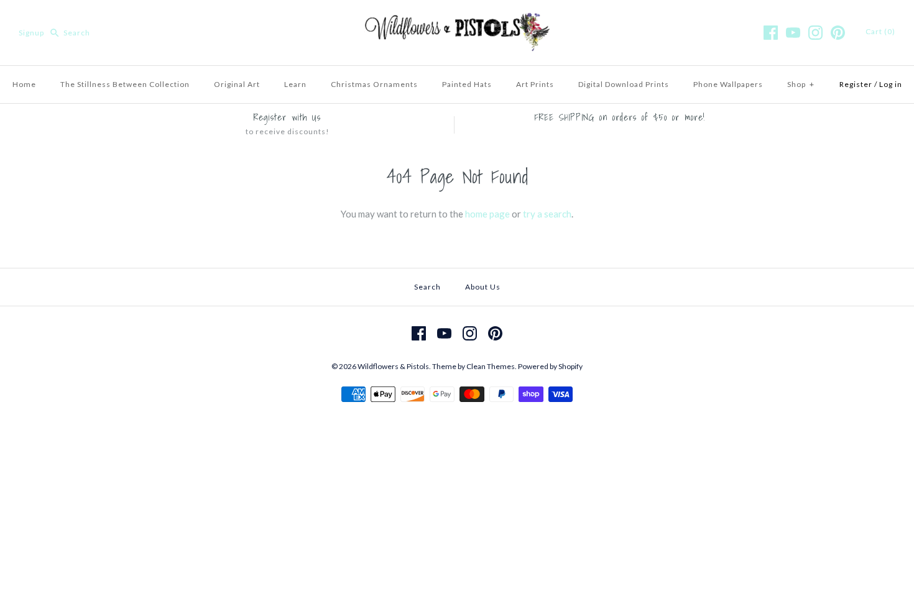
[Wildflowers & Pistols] (457, 19)
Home (24, 84)
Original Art (237, 84)
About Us (483, 286)
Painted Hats (467, 84)
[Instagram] (815, 32)
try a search (547, 213)
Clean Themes (490, 366)
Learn (295, 84)
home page (487, 213)
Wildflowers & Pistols (393, 366)
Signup (31, 32)
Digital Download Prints (623, 84)
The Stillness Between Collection (125, 84)
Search (427, 286)
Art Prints (535, 84)
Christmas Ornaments (374, 84)
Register (855, 84)
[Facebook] (771, 32)
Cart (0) (880, 31)
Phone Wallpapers (728, 84)
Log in (890, 84)
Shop (801, 84)
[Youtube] (793, 32)
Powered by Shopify (550, 366)
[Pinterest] (838, 32)
